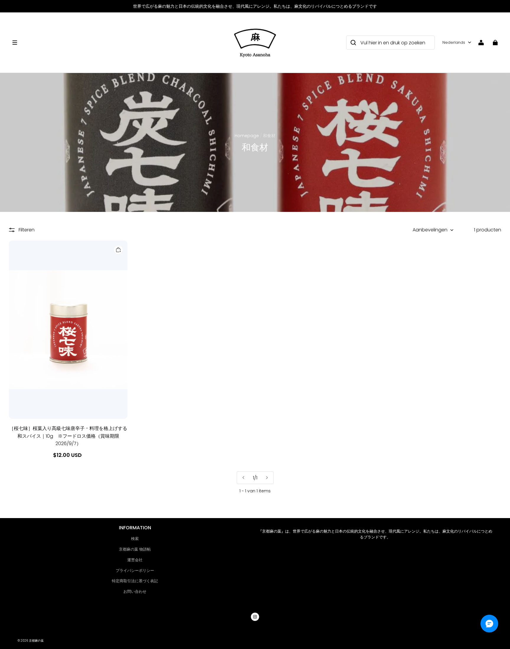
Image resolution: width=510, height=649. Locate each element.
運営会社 (135, 560)
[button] (119, 42)
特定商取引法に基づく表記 (135, 581)
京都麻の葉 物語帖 (135, 549)
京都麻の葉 (36, 640)
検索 (135, 538)
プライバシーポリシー (135, 570)
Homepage (247, 136)
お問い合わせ (134, 591)
